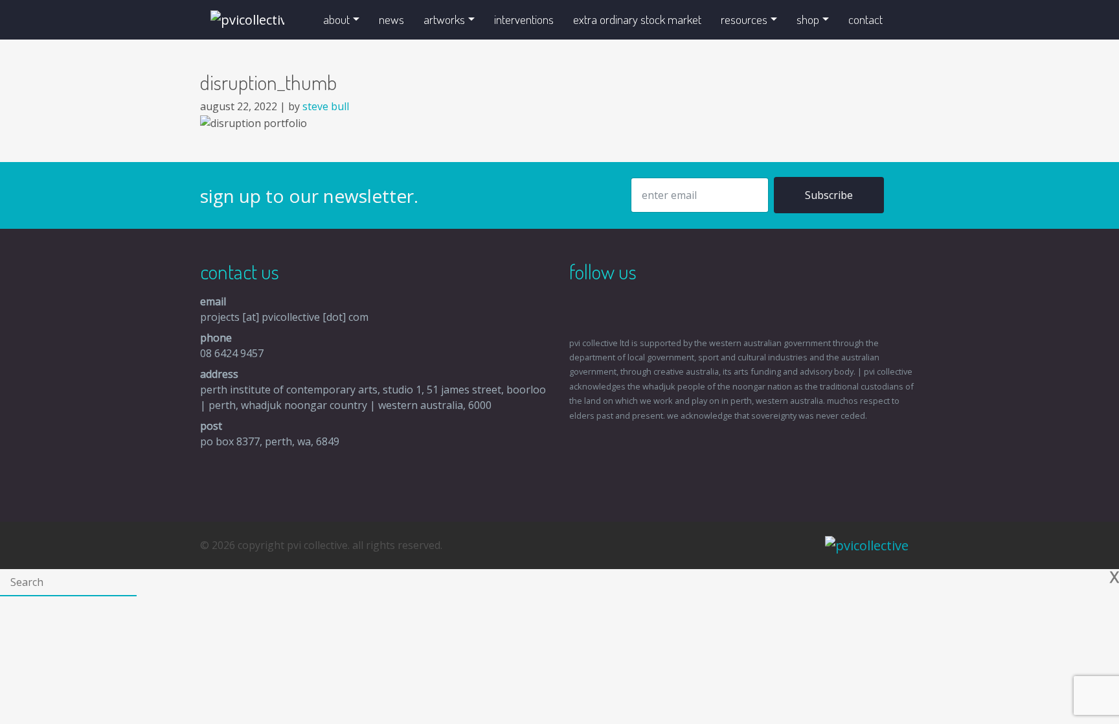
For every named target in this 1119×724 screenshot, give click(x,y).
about (336, 19)
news (391, 19)
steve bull (325, 106)
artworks (444, 19)
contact (865, 19)
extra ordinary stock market (637, 19)
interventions (524, 19)
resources (744, 19)
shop (808, 19)
